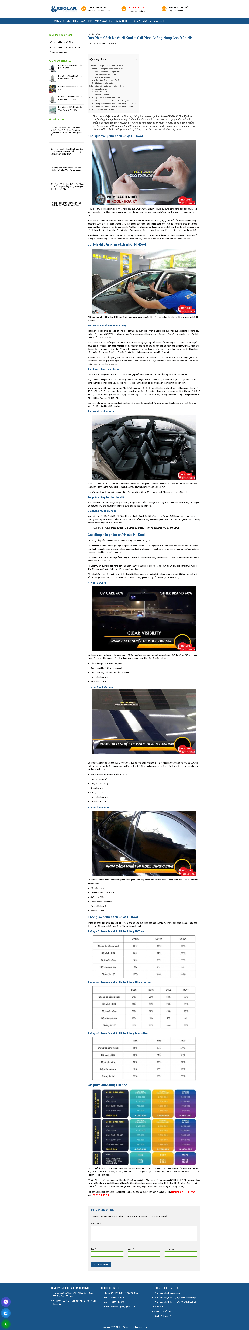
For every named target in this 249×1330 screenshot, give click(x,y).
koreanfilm (112, 43)
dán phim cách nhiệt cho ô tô (114, 331)
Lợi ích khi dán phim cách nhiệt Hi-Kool (108, 69)
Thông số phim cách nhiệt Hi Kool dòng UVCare (113, 101)
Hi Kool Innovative (102, 95)
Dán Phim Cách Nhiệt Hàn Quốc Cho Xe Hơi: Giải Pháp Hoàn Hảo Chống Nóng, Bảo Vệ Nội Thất (67, 151)
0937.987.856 (131, 1293)
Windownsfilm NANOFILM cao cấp (65, 47)
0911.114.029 (117, 1293)
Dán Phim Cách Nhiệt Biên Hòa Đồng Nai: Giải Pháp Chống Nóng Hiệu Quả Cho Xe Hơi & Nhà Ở (67, 186)
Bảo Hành (159, 21)
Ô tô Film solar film (58, 53)
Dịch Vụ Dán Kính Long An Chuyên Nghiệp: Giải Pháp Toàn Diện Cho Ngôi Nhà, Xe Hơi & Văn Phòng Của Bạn (66, 131)
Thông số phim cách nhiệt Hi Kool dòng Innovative (114, 106)
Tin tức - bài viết (95, 34)
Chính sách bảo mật (163, 1311)
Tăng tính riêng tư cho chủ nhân (107, 80)
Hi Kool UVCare (101, 89)
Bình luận (96, 1223)
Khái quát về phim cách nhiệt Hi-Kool (107, 66)
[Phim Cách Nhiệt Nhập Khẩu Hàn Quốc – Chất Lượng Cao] (64, 9)
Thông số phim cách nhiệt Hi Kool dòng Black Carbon (115, 104)
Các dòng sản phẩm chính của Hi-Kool (107, 86)
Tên (93, 1249)
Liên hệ (147, 21)
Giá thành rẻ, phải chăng (104, 83)
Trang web (169, 1249)
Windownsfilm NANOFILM (61, 42)
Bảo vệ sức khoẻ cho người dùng (108, 72)
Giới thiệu (72, 21)
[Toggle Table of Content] (133, 60)
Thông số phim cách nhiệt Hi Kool (106, 98)
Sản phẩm (86, 21)
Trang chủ (58, 21)
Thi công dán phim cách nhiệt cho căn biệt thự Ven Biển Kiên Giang (66, 204)
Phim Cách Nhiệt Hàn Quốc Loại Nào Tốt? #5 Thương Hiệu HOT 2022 (142, 527)
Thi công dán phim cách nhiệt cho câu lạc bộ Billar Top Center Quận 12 (67, 168)
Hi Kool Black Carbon (103, 92)
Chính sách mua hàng (163, 1316)
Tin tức (135, 21)
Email (131, 1249)
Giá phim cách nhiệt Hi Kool (103, 109)
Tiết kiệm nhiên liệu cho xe (105, 75)
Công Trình (122, 21)
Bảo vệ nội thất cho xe (103, 77)
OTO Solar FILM (103, 21)
